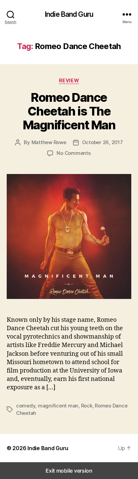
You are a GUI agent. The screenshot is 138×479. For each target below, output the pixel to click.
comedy (25, 405)
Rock (86, 405)
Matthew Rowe (48, 142)
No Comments (73, 153)
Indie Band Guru (69, 14)
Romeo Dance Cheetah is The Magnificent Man (69, 111)
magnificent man (58, 405)
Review (69, 80)
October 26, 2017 (102, 142)
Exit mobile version (69, 470)
